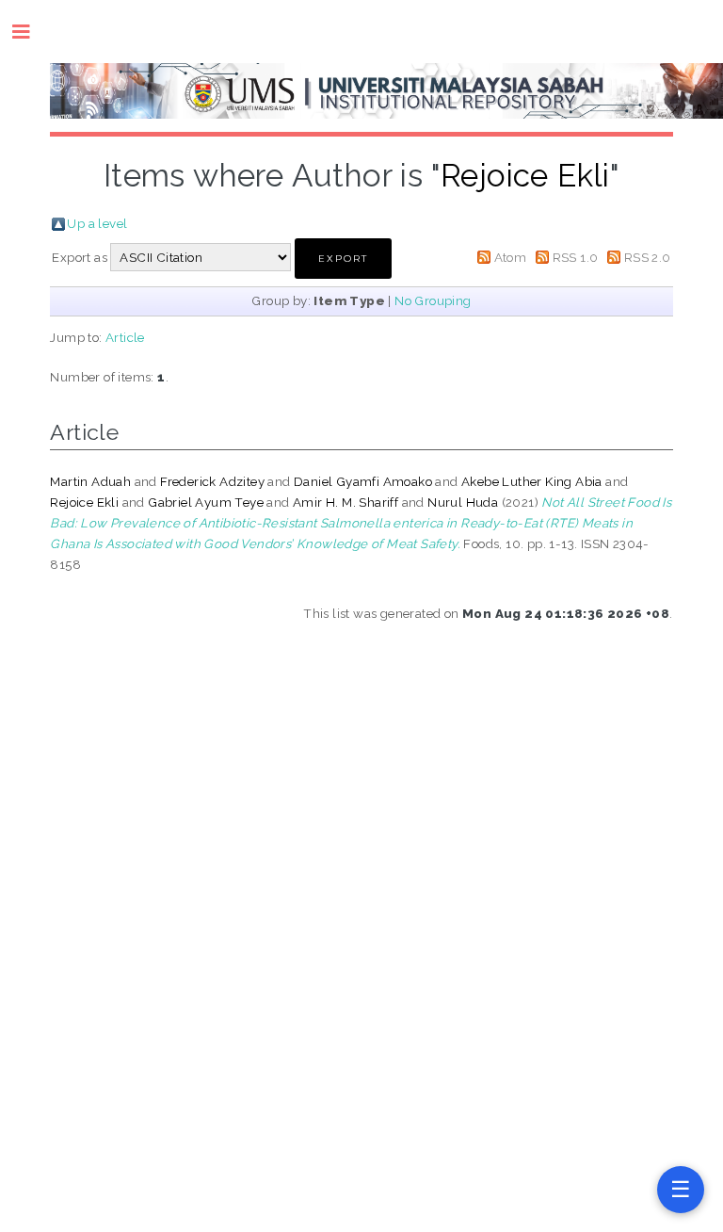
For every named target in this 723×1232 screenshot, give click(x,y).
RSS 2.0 (647, 257)
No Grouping (432, 300)
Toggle (30, 31)
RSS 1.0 (576, 257)
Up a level (97, 223)
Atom (510, 257)
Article (125, 337)
